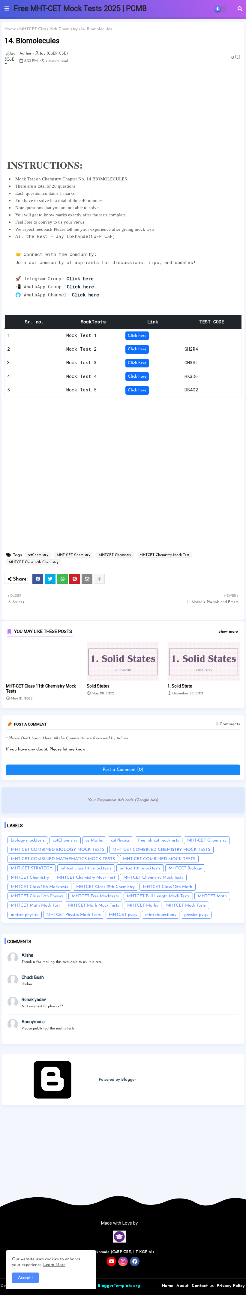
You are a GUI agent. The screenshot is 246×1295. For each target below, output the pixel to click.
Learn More (54, 1265)
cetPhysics (120, 840)
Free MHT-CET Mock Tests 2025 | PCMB (80, 8)
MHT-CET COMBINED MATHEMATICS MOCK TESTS (63, 859)
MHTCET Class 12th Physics (37, 896)
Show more (228, 632)
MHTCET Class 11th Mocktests (39, 887)
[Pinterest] (74, 579)
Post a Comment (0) (123, 770)
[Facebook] (37, 579)
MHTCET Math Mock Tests (93, 905)
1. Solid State (179, 686)
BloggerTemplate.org (119, 1286)
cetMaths (94, 840)
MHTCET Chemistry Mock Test (164, 555)
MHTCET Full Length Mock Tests (158, 896)
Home (10, 29)
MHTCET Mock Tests (186, 905)
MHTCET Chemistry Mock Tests (153, 877)
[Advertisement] (123, 1158)
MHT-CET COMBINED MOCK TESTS (159, 859)
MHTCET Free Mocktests (95, 896)
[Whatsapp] (62, 579)
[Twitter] (50, 579)
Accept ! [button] (25, 1278)
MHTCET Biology (185, 868)
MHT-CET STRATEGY (31, 868)
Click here (137, 336)
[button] (240, 9)
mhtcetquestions (160, 915)
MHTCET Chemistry (115, 555)
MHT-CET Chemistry (73, 555)
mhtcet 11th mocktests (140, 868)
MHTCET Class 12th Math (167, 887)
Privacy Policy (230, 1286)
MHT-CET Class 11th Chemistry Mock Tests (41, 689)
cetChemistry (38, 555)
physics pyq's (196, 915)
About (182, 1286)
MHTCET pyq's (123, 915)
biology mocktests (28, 840)
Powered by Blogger (117, 1079)
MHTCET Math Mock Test (35, 905)
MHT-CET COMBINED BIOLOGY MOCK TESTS (57, 850)
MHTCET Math (212, 896)
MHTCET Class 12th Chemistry (48, 29)
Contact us (203, 1286)
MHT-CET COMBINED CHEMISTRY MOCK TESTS (161, 850)
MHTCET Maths (142, 905)
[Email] (87, 579)
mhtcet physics (24, 915)
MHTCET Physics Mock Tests (73, 915)
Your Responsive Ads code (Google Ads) (123, 800)
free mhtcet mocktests (158, 840)
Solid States (98, 686)
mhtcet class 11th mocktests (86, 868)
